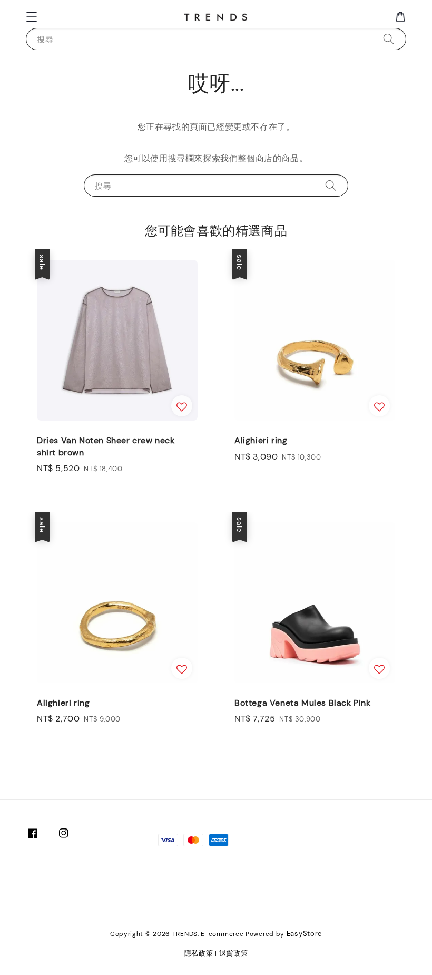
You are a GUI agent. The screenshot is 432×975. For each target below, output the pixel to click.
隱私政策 (198, 953)
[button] (31, 16)
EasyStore (304, 933)
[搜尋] (389, 38)
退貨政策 (233, 953)
